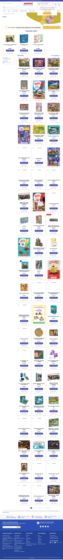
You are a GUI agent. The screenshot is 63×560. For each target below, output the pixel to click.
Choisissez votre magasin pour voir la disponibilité (28, 27)
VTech (39, 538)
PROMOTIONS (10, 3)
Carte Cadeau (16, 536)
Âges (9, 10)
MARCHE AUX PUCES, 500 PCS (39, 496)
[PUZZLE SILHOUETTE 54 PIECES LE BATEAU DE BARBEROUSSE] (24, 264)
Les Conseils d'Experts (18, 548)
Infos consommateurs (54, 536)
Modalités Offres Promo (54, 538)
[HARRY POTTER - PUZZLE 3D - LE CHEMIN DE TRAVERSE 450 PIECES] (54, 219)
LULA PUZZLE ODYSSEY (24, 45)
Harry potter (28, 542)
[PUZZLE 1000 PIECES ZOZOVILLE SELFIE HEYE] (24, 467)
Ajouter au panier (10, 50)
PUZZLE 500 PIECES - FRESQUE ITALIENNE (53, 496)
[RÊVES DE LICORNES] (54, 242)
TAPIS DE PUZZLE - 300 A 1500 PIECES (9, 45)
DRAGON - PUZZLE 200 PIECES (53, 136)
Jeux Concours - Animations (19, 551)
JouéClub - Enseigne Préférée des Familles (7, 539)
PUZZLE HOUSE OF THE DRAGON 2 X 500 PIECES (24, 451)
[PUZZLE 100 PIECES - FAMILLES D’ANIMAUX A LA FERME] (39, 129)
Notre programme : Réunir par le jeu (7, 541)
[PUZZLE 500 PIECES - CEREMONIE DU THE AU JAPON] (39, 62)
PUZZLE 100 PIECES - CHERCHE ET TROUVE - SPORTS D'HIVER (24, 181)
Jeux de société (15, 10)
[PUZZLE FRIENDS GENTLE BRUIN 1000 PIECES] (24, 84)
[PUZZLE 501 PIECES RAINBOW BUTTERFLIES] (39, 354)
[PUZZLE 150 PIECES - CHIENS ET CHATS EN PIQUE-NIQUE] (54, 107)
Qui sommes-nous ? (6, 535)
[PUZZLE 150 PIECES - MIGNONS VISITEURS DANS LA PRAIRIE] (54, 62)
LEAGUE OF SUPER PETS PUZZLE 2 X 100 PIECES (39, 384)
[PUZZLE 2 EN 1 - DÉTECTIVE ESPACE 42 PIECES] (54, 174)
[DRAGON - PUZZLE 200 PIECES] (54, 129)
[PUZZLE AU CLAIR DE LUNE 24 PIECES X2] (24, 400)
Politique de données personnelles (23, 557)
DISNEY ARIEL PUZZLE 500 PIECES (53, 317)
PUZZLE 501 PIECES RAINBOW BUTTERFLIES (39, 361)
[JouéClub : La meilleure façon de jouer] (28, 5)
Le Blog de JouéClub (18, 547)
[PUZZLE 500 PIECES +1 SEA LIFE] (54, 467)
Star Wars (28, 541)
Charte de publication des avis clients (41, 557)
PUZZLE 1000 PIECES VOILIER (54, 204)
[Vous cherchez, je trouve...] (4, 7)
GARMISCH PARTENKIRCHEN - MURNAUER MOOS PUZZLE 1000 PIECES (24, 316)
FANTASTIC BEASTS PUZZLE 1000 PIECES (53, 451)
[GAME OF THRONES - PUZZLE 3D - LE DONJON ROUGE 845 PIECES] (39, 242)
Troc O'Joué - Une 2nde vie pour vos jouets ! (7, 543)
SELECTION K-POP (4, 3)
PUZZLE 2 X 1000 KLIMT (54, 339)
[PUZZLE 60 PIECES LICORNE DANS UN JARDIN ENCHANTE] (54, 286)
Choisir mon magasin (47, 13)
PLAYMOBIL (40, 536)
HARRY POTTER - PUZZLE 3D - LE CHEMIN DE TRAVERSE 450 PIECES (54, 226)
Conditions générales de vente (12, 557)
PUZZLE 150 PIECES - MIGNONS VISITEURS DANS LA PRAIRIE (53, 69)
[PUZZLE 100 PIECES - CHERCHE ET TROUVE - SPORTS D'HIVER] (24, 174)
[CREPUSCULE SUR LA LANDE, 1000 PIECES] (54, 84)
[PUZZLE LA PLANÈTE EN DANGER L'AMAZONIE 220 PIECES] (39, 286)
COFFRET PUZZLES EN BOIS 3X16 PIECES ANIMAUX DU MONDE (38, 407)
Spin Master (40, 539)
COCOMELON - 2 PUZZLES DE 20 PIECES (38, 226)
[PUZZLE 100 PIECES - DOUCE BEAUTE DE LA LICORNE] (39, 107)
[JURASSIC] (39, 264)
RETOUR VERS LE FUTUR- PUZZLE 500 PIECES (24, 158)
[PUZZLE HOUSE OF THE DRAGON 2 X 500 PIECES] (24, 444)
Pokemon (27, 535)
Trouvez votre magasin (6, 536)
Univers (4, 10)
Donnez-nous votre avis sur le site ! (7, 549)
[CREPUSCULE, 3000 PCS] (39, 467)
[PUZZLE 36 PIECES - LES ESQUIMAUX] (24, 354)
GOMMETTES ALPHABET (24, 339)
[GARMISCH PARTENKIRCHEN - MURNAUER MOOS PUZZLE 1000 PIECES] (24, 309)
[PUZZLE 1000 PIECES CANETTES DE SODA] (24, 422)
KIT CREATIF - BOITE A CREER (38, 45)
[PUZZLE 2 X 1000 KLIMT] (54, 332)
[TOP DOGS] (24, 220)
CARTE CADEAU (57, 10)
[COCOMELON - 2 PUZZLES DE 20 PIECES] (39, 219)
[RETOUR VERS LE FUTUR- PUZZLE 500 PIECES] (24, 151)
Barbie (27, 539)
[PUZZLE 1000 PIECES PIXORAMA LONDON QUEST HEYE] (24, 107)
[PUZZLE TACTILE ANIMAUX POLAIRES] (39, 444)
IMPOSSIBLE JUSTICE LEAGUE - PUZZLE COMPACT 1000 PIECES (24, 496)
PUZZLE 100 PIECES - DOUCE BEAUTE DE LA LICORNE (39, 114)
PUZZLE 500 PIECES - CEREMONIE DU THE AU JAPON (39, 69)
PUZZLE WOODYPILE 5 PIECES (24, 294)
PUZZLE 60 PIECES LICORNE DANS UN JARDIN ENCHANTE (53, 293)
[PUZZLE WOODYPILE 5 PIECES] (24, 287)
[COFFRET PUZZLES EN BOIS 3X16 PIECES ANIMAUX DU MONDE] (39, 400)
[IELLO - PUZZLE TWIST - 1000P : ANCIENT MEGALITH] (24, 377)
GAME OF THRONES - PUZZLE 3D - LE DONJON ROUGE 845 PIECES (39, 249)
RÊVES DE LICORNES (53, 249)
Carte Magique (17, 535)
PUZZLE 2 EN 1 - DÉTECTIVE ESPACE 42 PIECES (54, 181)
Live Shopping (16, 550)
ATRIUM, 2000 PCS (39, 159)
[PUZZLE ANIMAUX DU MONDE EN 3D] (54, 400)
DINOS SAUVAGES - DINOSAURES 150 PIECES (24, 69)
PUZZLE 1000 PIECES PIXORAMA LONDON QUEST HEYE (24, 114)
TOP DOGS (24, 227)
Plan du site (5, 557)
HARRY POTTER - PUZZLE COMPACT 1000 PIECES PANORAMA (24, 204)
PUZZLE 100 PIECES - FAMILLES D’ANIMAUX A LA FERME (39, 136)
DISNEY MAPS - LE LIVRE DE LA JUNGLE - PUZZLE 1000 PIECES (53, 429)
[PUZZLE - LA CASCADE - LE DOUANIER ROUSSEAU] (39, 174)
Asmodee (39, 542)
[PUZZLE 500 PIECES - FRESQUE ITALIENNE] (54, 489)
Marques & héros (24, 10)
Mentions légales (31, 558)
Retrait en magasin (17, 542)
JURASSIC (39, 271)
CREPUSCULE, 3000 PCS (39, 474)
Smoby (39, 541)
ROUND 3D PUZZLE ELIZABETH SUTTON (39, 429)
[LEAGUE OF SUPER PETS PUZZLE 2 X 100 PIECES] (39, 377)
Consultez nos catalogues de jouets (19, 544)
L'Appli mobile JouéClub (18, 540)
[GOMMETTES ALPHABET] (24, 332)
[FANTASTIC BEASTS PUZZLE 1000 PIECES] (54, 444)
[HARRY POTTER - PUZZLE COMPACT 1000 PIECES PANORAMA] (24, 196)
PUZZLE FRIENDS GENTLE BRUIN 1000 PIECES (24, 91)
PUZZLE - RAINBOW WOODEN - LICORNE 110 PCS (53, 361)
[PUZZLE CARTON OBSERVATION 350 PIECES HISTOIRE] (39, 332)
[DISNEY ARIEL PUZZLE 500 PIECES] (54, 309)
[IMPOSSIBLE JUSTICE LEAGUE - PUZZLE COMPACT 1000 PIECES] (24, 489)
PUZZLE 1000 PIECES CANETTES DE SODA (24, 429)
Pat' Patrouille (28, 538)
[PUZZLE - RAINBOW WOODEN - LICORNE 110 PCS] (54, 354)
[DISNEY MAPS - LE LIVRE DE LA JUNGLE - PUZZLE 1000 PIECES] (54, 422)
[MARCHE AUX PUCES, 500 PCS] (39, 489)
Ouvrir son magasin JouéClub (7, 546)
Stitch (27, 536)
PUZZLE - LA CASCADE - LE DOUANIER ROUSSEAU (38, 181)
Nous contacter (52, 535)
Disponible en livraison (7, 62)
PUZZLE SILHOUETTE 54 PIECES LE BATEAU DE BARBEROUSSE (24, 271)
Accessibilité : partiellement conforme (53, 557)
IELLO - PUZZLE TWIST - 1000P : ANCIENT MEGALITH (24, 384)
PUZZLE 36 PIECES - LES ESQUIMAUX (24, 361)
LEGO (39, 535)
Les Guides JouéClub (18, 545)
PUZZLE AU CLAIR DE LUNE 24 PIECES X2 (24, 407)
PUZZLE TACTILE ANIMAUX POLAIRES (38, 451)
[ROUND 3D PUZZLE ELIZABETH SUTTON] (39, 422)
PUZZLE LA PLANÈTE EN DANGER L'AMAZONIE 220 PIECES (38, 293)
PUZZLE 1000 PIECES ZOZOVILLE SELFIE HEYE (24, 474)
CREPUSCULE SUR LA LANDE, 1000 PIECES (53, 91)
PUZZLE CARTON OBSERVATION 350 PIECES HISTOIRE (38, 339)
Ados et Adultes (32, 10)
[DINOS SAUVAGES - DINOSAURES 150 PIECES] (24, 62)
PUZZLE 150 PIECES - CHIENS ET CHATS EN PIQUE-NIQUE (53, 114)
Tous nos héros (29, 545)
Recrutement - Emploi (6, 545)
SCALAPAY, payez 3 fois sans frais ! (19, 539)
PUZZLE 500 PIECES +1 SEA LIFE (53, 474)
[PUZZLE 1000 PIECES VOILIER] (54, 197)
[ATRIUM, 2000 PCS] (39, 152)
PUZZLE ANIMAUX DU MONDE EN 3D (53, 407)
